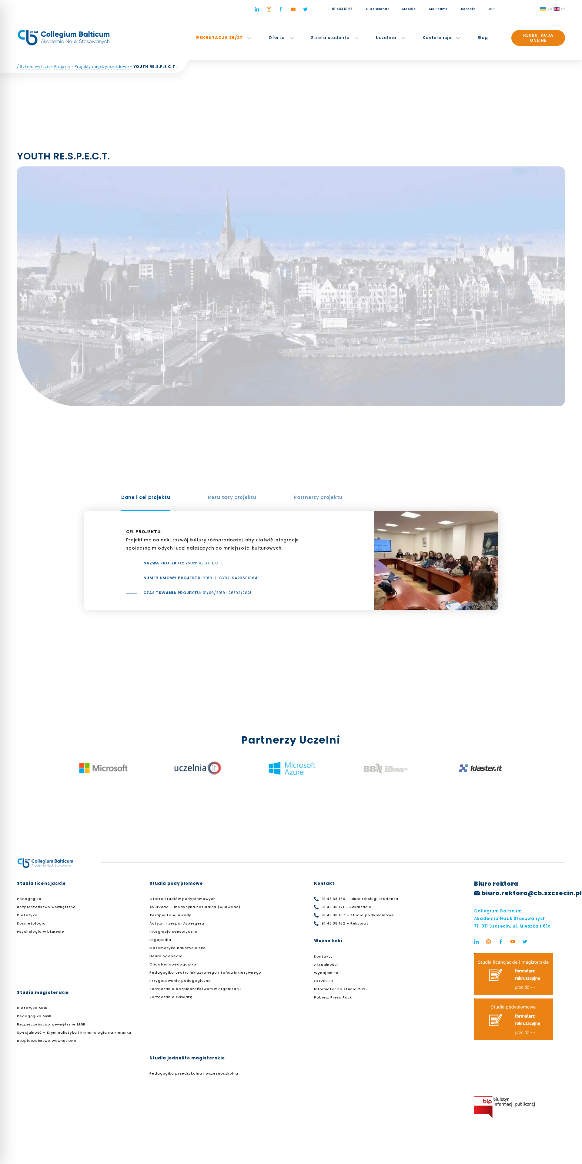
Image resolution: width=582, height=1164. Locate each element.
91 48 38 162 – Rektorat (345, 923)
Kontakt (468, 9)
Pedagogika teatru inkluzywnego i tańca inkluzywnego (205, 972)
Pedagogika (29, 898)
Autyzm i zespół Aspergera (176, 923)
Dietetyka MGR (32, 1007)
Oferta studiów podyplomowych (182, 898)
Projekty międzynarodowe (102, 66)
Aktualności (326, 964)
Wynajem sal (327, 972)
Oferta (277, 38)
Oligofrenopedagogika (172, 964)
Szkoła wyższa (35, 66)
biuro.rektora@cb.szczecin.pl (532, 893)
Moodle (409, 9)
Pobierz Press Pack (333, 997)
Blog (482, 38)
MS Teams (438, 9)
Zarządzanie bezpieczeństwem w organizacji (195, 988)
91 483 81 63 (342, 9)
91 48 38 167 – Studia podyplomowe (358, 915)
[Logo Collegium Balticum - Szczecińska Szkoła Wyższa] (63, 38)
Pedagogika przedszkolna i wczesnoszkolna (193, 1073)
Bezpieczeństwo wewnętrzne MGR (51, 1024)
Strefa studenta (330, 38)
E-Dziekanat (377, 9)
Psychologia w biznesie (40, 931)
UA (549, 9)
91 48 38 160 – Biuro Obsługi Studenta (360, 898)
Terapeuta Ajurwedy (170, 915)
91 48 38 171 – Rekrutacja (347, 907)
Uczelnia (386, 38)
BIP (492, 9)
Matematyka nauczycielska (177, 947)
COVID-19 (323, 980)
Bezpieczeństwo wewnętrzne (46, 907)
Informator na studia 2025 (341, 989)
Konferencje (437, 38)
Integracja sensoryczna (173, 931)
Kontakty (323, 956)
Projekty (62, 66)
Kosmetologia (31, 923)
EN (563, 9)
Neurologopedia (166, 956)
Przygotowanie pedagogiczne (180, 980)
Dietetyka (27, 915)
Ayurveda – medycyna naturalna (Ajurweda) (194, 907)
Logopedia (160, 939)
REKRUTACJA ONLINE (538, 38)
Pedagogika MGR (34, 1016)
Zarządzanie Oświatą (171, 997)
